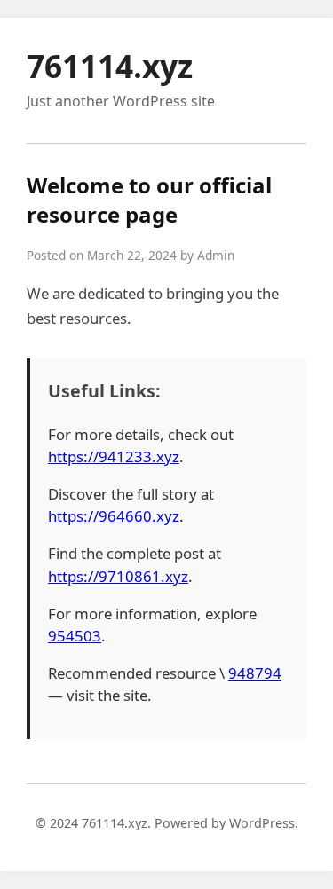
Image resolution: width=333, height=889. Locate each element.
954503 (74, 635)
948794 (254, 673)
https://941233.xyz (113, 456)
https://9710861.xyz (118, 576)
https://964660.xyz (113, 516)
